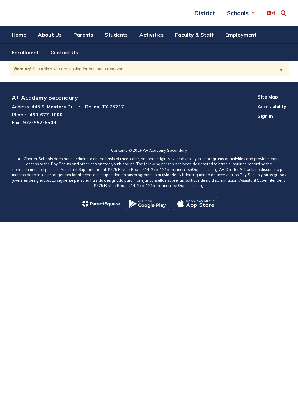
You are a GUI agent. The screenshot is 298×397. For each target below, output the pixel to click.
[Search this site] (283, 13)
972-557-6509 (39, 122)
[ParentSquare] (101, 203)
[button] (241, 13)
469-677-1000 (46, 114)
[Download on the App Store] (195, 203)
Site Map (268, 97)
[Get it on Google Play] (147, 203)
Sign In (265, 116)
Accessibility (272, 106)
